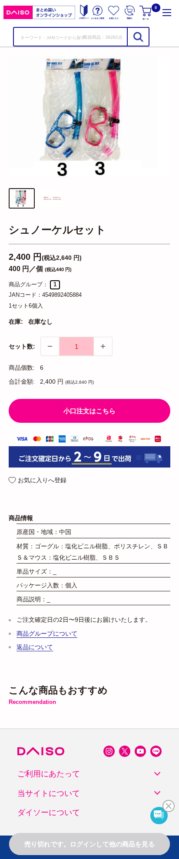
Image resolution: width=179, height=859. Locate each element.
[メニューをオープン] (166, 12)
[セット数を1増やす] (103, 346)
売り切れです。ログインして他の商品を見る (89, 844)
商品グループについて (47, 633)
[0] (146, 12)
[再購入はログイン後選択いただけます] (129, 12)
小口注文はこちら (89, 411)
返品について (35, 646)
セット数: (22, 346)
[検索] (138, 37)
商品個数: (22, 367)
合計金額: (22, 381)
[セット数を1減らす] (50, 346)
